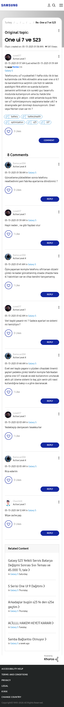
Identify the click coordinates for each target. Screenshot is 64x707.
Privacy (6, 680)
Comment (49, 140)
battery (14, 116)
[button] (53, 56)
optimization (17, 122)
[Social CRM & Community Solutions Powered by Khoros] (51, 658)
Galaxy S (9, 70)
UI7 (48, 122)
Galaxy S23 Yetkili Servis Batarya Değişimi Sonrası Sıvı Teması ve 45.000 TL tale (30, 565)
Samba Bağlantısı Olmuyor (26, 639)
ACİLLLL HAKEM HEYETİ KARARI (29, 623)
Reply (50, 199)
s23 (35, 122)
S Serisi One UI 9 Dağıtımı (25, 586)
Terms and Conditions (15, 674)
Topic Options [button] (53, 30)
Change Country (11, 697)
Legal (5, 686)
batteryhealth (34, 116)
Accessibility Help (12, 669)
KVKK (4, 691)
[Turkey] (9, 5)
